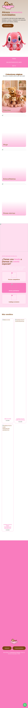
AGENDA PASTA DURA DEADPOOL (20, 419)
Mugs (5, 145)
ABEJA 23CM (7, 418)
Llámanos (7, 648)
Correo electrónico (19, 648)
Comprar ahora (7, 25)
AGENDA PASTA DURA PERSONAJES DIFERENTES (8, 526)
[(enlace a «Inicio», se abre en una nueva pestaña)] (8, 5)
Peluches (7, 110)
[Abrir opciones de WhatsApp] (25, 705)
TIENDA (14, 58)
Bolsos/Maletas (9, 179)
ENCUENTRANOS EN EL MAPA (14, 62)
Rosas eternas (9, 213)
